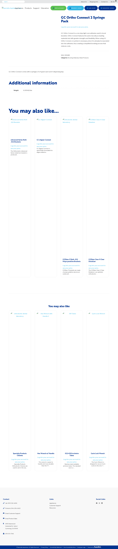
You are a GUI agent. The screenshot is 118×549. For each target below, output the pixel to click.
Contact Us (104, 2)
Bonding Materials (73, 58)
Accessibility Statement (56, 547)
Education (45, 8)
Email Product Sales (11, 518)
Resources (53, 508)
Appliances (19, 8)
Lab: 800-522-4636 (11, 503)
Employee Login (81, 547)
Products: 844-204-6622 (12, 508)
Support (36, 8)
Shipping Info (94, 2)
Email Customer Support (12, 513)
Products (28, 8)
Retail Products (84, 58)
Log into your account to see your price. (74, 27)
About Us (84, 2)
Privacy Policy (44, 547)
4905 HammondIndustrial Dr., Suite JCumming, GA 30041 (11, 526)
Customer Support (55, 505)
